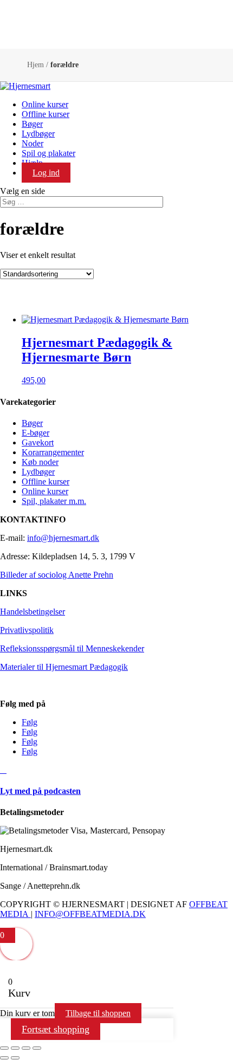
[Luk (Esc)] (37, 1048)
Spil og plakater (48, 153)
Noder (32, 143)
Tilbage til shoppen (98, 1013)
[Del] (26, 1048)
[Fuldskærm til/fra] (15, 1048)
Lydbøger (38, 133)
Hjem (35, 65)
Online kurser (45, 104)
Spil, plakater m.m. (54, 501)
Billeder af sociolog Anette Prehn (56, 574)
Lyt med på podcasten (40, 791)
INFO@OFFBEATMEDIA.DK (90, 914)
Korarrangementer (53, 452)
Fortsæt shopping (55, 1029)
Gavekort (38, 442)
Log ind (46, 172)
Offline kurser (45, 114)
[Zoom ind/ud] (4, 1048)
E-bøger (35, 432)
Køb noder (40, 462)
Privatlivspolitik (27, 630)
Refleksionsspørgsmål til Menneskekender (72, 648)
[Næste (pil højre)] (15, 1057)
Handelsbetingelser (32, 611)
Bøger (32, 123)
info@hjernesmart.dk (63, 537)
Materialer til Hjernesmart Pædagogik (64, 666)
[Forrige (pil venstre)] (4, 1057)
